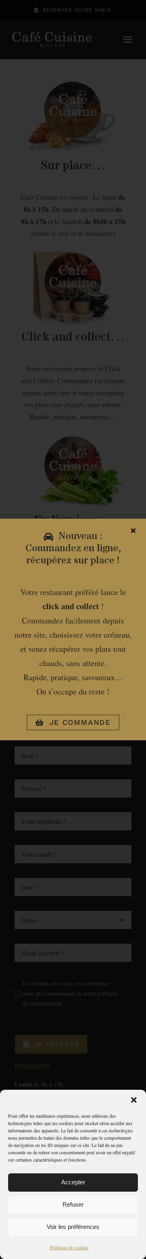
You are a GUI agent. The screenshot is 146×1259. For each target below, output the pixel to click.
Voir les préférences (73, 1226)
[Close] (133, 530)
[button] (134, 1100)
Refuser (73, 1204)
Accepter (73, 1182)
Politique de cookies (69, 1247)
